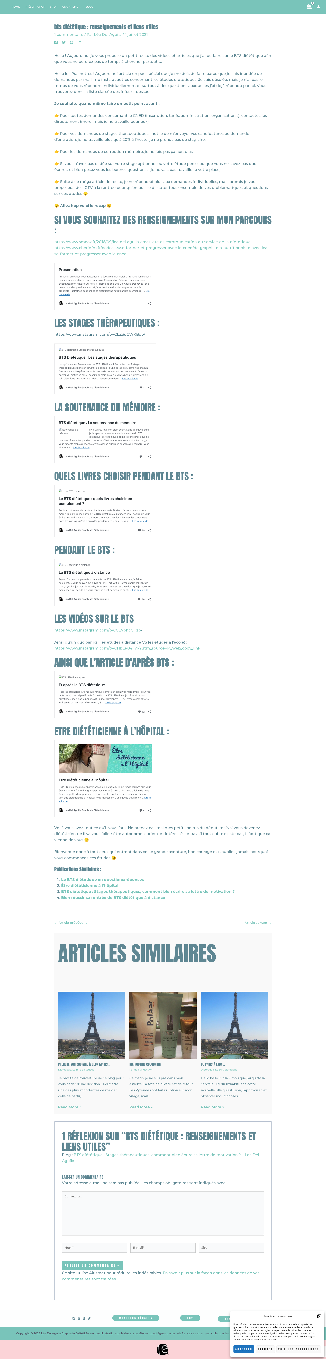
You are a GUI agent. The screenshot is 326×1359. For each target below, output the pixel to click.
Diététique (64, 1069)
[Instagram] (78, 1318)
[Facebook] (56, 42)
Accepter (243, 1349)
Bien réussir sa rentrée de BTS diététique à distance (113, 897)
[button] (319, 1316)
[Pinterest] (71, 42)
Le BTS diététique (83, 1069)
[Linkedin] (79, 42)
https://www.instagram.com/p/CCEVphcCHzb (97, 630)
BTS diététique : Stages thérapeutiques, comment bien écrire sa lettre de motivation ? (148, 891)
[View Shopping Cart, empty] (309, 6)
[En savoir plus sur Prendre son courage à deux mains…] (91, 1025)
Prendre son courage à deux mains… (84, 1064)
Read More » (69, 1107)
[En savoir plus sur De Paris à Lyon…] (234, 1025)
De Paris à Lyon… (213, 1064)
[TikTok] (89, 1318)
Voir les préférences (298, 1349)
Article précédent (71, 922)
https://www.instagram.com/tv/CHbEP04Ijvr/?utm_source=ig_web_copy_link (127, 648)
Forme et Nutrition (140, 1069)
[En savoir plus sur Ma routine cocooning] (162, 1025)
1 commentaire (68, 34)
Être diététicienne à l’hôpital (89, 885)
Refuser (265, 1349)
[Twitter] (64, 42)
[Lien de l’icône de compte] (318, 6)
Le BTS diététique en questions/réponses (102, 879)
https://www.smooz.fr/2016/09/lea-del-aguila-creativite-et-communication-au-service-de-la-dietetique (152, 242)
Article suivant (258, 922)
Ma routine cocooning (145, 1064)
